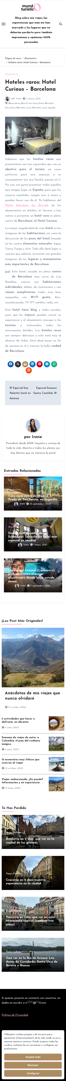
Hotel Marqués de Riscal (26, 205)
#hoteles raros (23, 108)
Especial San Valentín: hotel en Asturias (20, 393)
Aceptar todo (33, 1056)
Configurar (33, 1073)
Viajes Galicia (13, 952)
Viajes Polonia (13, 833)
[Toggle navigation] (3, 24)
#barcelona (14, 103)
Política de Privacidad (15, 1015)
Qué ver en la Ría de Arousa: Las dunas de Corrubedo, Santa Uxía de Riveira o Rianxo (31, 962)
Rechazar (33, 1065)
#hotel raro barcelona (32, 103)
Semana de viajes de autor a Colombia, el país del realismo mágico (21, 740)
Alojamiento (11, 74)
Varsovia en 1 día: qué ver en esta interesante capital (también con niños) (30, 921)
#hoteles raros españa (43, 108)
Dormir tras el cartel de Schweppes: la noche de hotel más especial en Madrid (32, 537)
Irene (18, 98)
